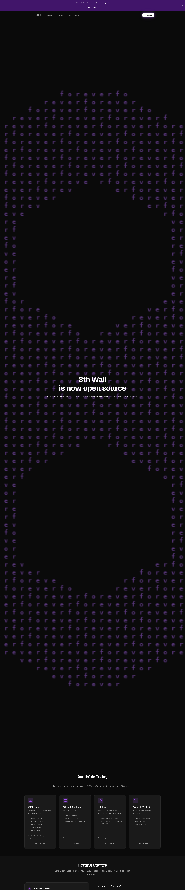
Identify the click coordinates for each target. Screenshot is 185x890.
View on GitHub (39, 843)
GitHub (38, 15)
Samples (49, 15)
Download (148, 15)
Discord (76, 15)
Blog (69, 15)
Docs (85, 15)
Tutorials (60, 15)
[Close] (182, 5)
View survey (92, 7)
